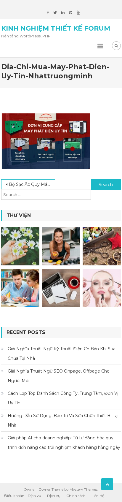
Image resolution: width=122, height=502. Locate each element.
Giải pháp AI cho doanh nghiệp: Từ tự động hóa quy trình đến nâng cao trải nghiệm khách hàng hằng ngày (64, 442)
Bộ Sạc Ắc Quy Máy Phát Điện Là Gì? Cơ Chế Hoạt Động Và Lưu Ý (32, 184)
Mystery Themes (83, 489)
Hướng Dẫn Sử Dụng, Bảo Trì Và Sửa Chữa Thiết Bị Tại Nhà (63, 420)
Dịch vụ (53, 495)
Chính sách (76, 495)
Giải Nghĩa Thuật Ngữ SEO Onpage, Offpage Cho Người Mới (59, 375)
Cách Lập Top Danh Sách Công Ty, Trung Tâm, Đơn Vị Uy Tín (63, 398)
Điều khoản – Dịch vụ (22, 495)
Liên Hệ (98, 495)
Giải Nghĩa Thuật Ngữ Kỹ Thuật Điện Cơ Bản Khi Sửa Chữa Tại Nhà (61, 353)
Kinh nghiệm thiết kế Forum (55, 28)
